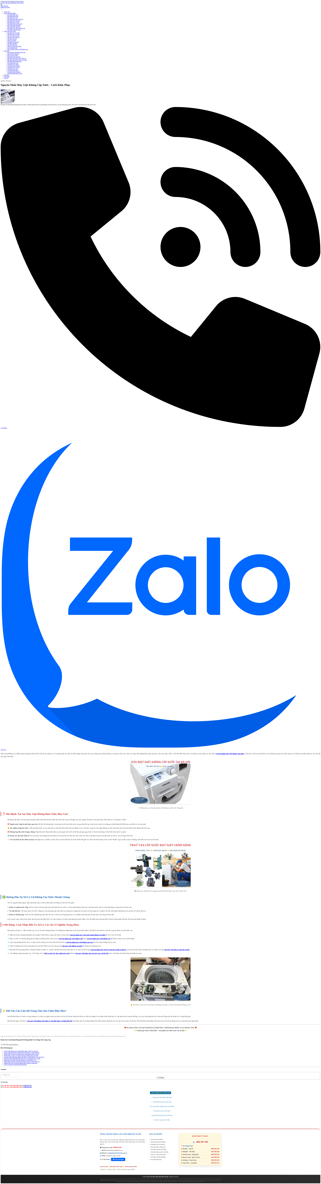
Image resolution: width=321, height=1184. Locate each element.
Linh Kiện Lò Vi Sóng (13, 67)
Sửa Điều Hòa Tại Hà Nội (158, 1144)
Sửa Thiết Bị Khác (12, 48)
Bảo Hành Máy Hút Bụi (13, 20)
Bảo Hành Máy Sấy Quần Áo (15, 19)
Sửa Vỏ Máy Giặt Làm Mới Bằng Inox (17, 49)
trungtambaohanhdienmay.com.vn (117, 1153)
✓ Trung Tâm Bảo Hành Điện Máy (161, 1097)
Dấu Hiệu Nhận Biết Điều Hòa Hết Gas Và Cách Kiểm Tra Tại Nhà (22, 1058)
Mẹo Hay (6, 75)
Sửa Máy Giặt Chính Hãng (158, 1142)
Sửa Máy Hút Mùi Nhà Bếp (158, 1157)
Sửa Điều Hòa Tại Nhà (13, 34)
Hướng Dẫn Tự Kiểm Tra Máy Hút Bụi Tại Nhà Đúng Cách (20, 1060)
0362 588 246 (215, 1151)
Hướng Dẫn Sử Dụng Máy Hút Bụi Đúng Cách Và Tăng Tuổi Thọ (22, 1061)
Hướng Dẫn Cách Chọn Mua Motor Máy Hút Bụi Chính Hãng (20, 1063)
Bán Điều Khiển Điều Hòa (14, 61)
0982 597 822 (200, 1142)
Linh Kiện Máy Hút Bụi (13, 66)
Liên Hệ (6, 78)
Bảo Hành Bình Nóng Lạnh (14, 24)
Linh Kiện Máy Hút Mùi (13, 72)
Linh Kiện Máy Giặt (12, 63)
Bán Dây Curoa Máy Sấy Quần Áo (16, 58)
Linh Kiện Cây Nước (13, 64)
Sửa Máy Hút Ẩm (12, 45)
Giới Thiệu (7, 76)
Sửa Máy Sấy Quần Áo (13, 37)
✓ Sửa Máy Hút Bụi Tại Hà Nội (161, 1102)
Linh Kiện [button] (6, 51)
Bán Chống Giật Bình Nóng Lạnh (16, 52)
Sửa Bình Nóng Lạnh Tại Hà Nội (159, 1152)
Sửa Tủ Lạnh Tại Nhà (13, 36)
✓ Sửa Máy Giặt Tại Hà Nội (161, 1111)
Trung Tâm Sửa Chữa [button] (10, 31)
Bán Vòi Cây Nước (12, 55)
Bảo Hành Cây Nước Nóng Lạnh (16, 28)
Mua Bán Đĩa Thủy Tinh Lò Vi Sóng (17, 60)
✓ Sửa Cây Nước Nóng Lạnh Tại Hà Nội (161, 1106)
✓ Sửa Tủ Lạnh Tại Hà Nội (161, 1120)
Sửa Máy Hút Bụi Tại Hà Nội (158, 1149)
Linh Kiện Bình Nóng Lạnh (14, 73)
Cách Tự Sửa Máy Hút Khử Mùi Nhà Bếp (15, 1064)
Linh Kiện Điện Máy (156, 1159)
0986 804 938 (117, 1147)
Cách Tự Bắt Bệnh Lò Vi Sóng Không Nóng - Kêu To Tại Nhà (21, 1051)
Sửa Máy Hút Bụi (12, 39)
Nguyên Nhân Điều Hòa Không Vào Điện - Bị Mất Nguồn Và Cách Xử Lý (24, 1057)
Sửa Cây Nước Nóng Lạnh (158, 1147)
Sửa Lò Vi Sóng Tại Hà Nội (158, 1154)
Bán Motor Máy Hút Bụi (13, 57)
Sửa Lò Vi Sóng (11, 40)
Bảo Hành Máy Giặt (12, 14)
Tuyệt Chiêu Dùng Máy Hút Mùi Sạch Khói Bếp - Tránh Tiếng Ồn (21, 1052)
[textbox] (10, 1075)
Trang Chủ (7, 11)
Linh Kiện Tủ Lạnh (12, 69)
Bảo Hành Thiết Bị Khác (14, 30)
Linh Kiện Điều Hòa (12, 70)
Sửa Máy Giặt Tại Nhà (13, 33)
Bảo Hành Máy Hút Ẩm (13, 27)
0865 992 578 (215, 1163)
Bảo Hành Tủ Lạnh (12, 17)
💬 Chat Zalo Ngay (118, 1159)
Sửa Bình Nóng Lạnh (13, 42)
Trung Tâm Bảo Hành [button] (10, 13)
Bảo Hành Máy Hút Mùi (13, 25)
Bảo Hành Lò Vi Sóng (13, 22)
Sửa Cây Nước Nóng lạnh (14, 46)
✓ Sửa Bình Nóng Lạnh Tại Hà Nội (161, 1115)
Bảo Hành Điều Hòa (12, 16)
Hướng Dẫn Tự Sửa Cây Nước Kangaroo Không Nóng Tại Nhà (21, 1055)
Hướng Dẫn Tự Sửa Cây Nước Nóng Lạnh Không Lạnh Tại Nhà (21, 1054)
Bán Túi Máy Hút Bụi (13, 54)
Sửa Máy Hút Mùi (12, 43)
